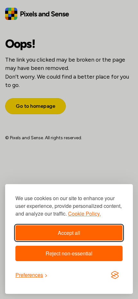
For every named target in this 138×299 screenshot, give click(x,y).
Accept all (69, 232)
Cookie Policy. (84, 213)
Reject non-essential (69, 253)
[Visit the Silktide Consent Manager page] (115, 275)
